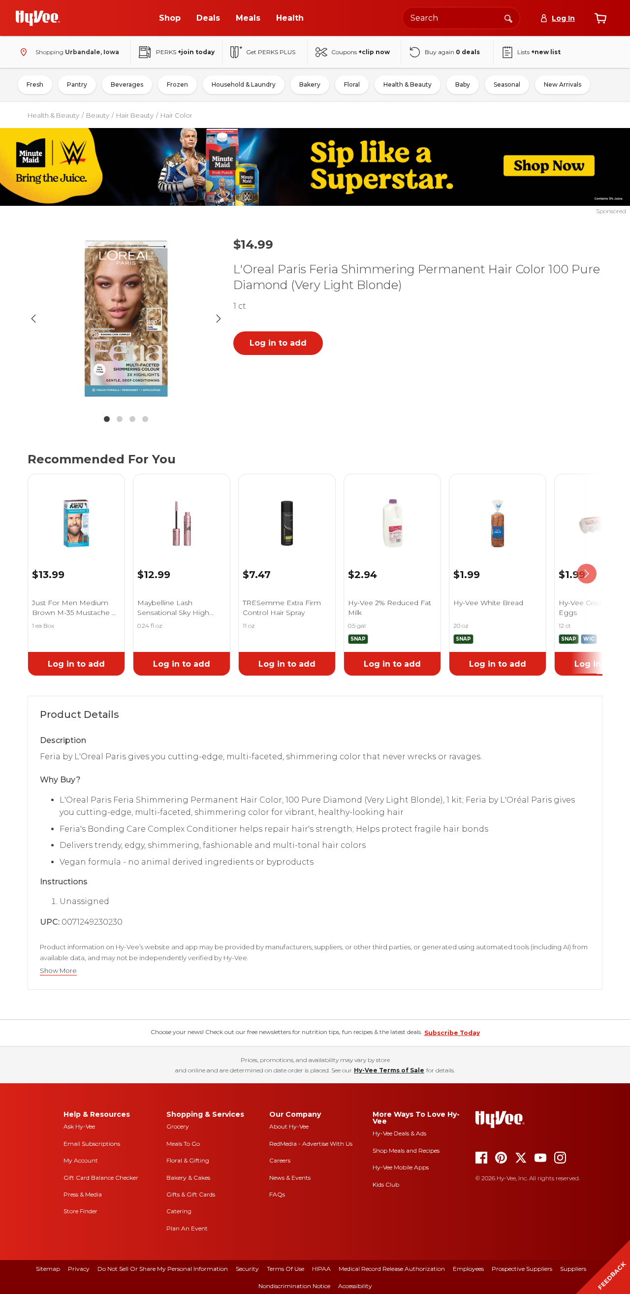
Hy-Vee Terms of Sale (389, 1070)
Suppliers (573, 1268)
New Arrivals (562, 84)
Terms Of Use (285, 1268)
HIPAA (321, 1268)
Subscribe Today (452, 1032)
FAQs (277, 1194)
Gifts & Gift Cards (190, 1194)
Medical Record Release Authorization (392, 1268)
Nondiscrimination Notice (294, 1286)
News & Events (290, 1177)
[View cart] (600, 18)
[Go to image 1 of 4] (106, 419)
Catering (178, 1211)
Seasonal (507, 84)
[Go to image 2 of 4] (119, 419)
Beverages (127, 84)
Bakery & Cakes (188, 1177)
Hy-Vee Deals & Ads (399, 1133)
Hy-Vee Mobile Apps (401, 1167)
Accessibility (355, 1286)
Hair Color (176, 115)
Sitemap (48, 1268)
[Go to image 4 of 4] (145, 419)
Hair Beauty (135, 115)
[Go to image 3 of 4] (132, 419)
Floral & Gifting (187, 1160)
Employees (468, 1268)
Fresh (35, 84)
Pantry (77, 84)
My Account (80, 1160)
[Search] (508, 17)
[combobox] (461, 18)
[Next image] (218, 318)
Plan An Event (187, 1228)
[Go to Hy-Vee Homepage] (38, 18)
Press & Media (82, 1194)
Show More (58, 970)
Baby (462, 84)
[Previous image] (33, 318)
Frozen (177, 84)
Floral (352, 84)
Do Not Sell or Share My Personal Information (162, 1268)
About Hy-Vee (289, 1126)
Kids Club (386, 1184)
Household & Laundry (244, 84)
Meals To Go (183, 1143)
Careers (279, 1160)
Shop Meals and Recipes (406, 1150)
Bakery (309, 84)
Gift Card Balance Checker (100, 1177)
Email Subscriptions (91, 1143)
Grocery (177, 1126)
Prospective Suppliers (522, 1268)
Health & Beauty (407, 84)
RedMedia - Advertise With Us (310, 1143)
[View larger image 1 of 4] (126, 318)
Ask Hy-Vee (79, 1126)
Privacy (79, 1268)
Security (247, 1268)
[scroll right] (587, 574)
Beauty (97, 115)
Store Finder (80, 1211)
